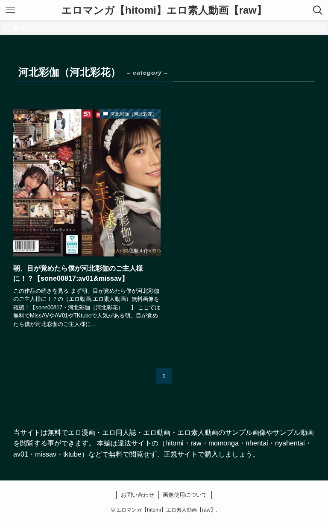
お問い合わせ (137, 495)
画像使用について (185, 495)
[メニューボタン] (10, 10)
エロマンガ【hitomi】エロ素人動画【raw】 (164, 10)
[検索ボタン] (318, 10)
